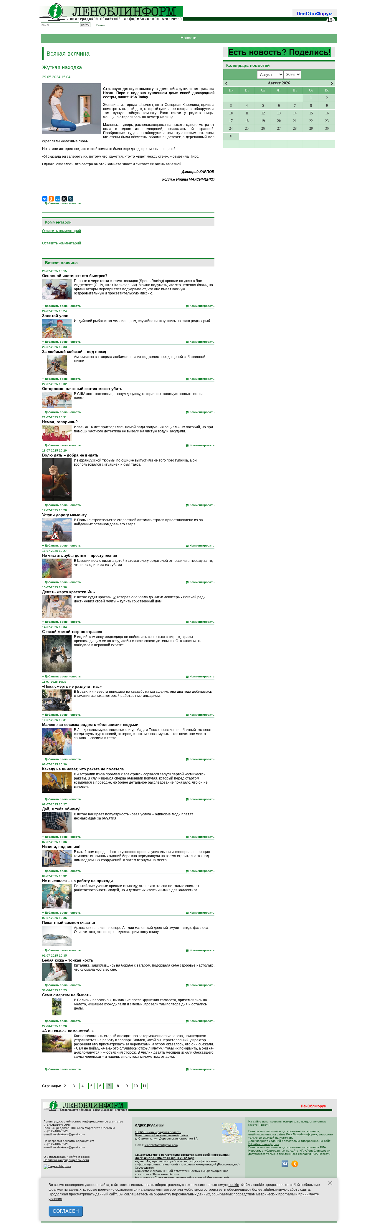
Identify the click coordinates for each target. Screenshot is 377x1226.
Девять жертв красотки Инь (68, 592)
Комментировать (202, 305)
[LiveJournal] (70, 198)
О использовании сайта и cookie (67, 1156)
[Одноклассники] (51, 198)
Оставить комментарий (61, 231)
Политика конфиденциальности (66, 1160)
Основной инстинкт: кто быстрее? (75, 276)
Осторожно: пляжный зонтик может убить (82, 389)
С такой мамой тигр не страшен (72, 631)
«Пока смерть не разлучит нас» (72, 686)
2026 (286, 83)
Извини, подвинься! (61, 846)
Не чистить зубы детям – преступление (79, 555)
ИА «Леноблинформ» (301, 1134)
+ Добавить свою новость (61, 203)
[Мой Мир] (57, 198)
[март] (226, 83)
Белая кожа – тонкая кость (67, 960)
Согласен (66, 1211)
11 (144, 1086)
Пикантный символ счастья (68, 922)
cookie (234, 1185)
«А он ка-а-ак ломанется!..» (68, 1031)
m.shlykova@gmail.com (69, 1134)
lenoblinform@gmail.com (161, 1145)
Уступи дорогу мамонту (64, 515)
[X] (64, 198)
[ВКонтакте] (44, 198)
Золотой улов (55, 316)
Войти (100, 25)
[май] (332, 83)
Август (274, 83)
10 (136, 1086)
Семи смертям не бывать (66, 995)
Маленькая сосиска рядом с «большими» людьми (90, 724)
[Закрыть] (330, 1183)
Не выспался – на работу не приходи (77, 881)
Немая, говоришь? (60, 422)
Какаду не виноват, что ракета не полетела (83, 769)
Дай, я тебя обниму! (61, 809)
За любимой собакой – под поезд (74, 351)
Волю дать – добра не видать (70, 455)
